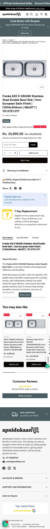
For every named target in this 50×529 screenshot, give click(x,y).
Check (33, 145)
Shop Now (25, 33)
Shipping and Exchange (37, 526)
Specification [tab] (22, 237)
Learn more (40, 8)
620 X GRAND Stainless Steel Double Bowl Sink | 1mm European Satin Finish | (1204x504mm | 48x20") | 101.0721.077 (24, 42)
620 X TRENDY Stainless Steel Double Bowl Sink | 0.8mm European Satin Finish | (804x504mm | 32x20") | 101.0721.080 (14, 344)
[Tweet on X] (10, 188)
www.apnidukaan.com (15, 520)
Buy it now (25, 160)
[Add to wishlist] (20, 316)
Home (4, 40)
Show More (25, 295)
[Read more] (41, 14)
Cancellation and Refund (31, 524)
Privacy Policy (15, 524)
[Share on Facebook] (15, 188)
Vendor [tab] (35, 237)
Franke (11, 40)
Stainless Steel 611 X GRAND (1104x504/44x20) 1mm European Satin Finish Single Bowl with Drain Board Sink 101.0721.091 (36, 345)
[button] (46, 14)
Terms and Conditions (19, 526)
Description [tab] (7, 237)
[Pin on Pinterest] (20, 188)
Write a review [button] (25, 396)
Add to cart (33, 153)
